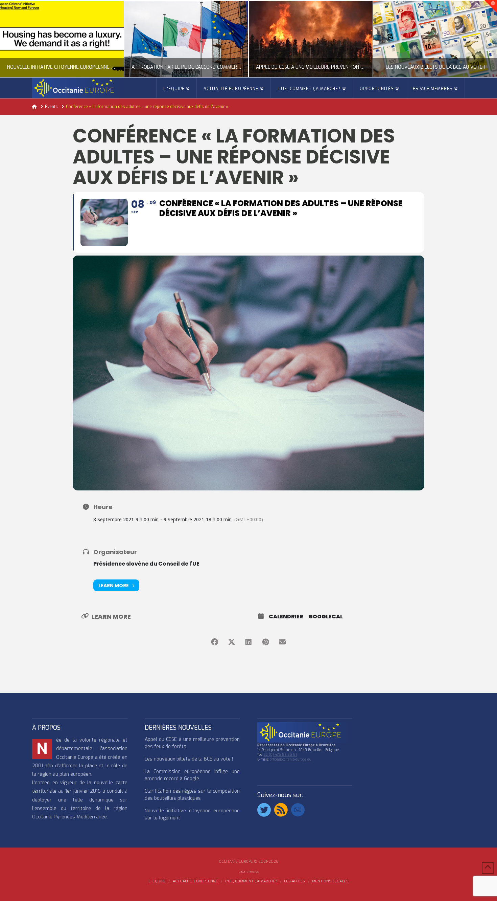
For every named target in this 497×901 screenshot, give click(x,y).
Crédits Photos (249, 872)
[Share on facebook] (214, 642)
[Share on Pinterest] (265, 642)
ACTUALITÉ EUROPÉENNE (195, 881)
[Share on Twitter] (231, 642)
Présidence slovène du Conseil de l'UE (146, 564)
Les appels (294, 881)
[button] (490, 6)
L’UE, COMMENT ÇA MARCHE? (251, 881)
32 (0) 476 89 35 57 (280, 754)
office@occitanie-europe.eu (290, 759)
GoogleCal (325, 616)
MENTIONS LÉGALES (330, 881)
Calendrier (286, 616)
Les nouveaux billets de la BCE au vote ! (189, 759)
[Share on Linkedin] (248, 642)
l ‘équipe (157, 881)
